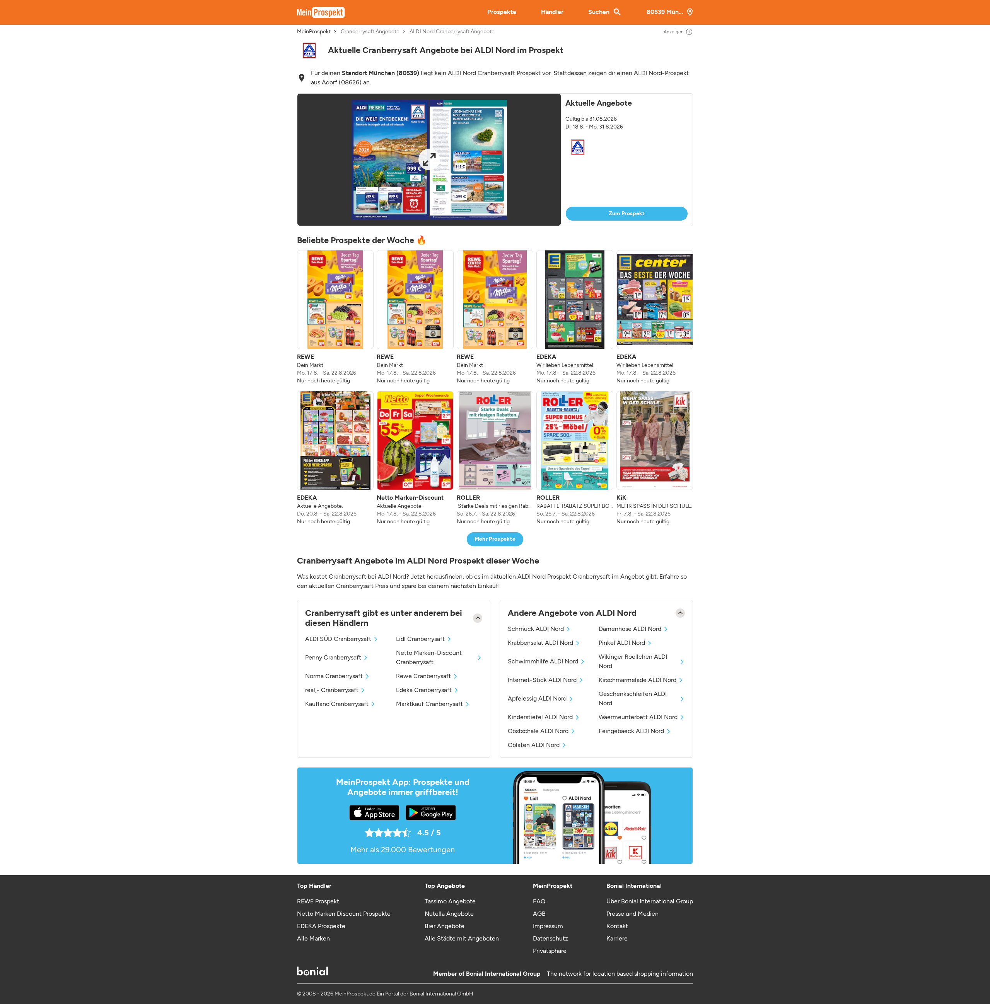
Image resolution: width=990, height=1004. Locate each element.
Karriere (617, 938)
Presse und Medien (632, 913)
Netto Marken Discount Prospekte (344, 913)
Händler (552, 11)
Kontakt (617, 926)
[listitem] (335, 317)
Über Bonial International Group (649, 901)
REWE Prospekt (318, 901)
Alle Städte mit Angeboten (462, 938)
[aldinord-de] (309, 50)
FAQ (539, 901)
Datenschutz (550, 938)
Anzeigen (674, 31)
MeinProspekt (314, 31)
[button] (495, 159)
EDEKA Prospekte (321, 926)
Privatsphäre (550, 950)
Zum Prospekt (627, 213)
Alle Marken (313, 938)
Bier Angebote (444, 926)
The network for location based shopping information (620, 973)
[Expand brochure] (429, 160)
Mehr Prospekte (495, 539)
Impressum (548, 926)
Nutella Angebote (449, 913)
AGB (539, 913)
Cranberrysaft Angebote (370, 31)
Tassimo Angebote (450, 901)
